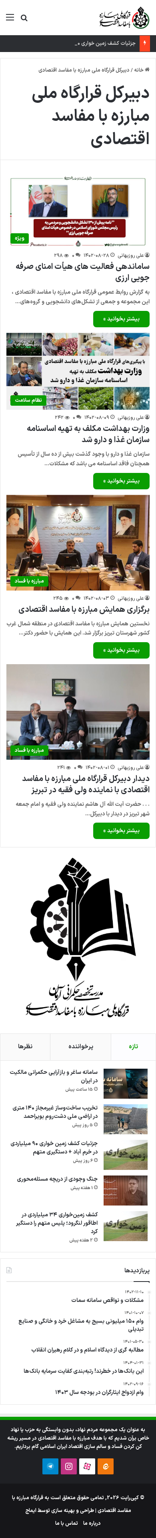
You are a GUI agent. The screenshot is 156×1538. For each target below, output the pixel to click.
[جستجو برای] (24, 21)
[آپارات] (87, 1466)
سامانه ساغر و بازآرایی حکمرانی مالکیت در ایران (54, 1076)
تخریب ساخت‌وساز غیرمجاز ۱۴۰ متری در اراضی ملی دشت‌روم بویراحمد (55, 1112)
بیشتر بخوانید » (121, 319)
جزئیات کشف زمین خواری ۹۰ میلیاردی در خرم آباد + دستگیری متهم (54, 1147)
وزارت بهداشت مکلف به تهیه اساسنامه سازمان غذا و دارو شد (88, 434)
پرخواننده (80, 1046)
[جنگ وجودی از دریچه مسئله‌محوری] (126, 1191)
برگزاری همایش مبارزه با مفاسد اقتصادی (84, 610)
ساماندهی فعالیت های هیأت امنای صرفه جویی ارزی (83, 272)
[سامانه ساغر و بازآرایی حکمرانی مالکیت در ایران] (126, 1084)
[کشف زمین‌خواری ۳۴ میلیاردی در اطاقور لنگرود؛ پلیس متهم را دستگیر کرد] (126, 1226)
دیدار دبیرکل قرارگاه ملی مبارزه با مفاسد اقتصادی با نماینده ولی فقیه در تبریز (86, 784)
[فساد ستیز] (123, 18)
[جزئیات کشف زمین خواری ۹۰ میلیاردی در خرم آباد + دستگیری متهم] (126, 1155)
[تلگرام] (50, 1466)
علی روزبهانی (131, 255)
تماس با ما (66, 1524)
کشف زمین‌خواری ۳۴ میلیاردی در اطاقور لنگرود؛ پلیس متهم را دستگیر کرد (57, 1223)
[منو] (10, 21)
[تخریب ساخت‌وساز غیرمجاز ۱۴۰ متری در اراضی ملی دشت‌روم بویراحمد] (126, 1119)
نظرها (25, 1046)
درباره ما (92, 1524)
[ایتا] (106, 1466)
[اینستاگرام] (69, 1466)
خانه (139, 70)
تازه (133, 1046)
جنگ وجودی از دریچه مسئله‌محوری (57, 1179)
